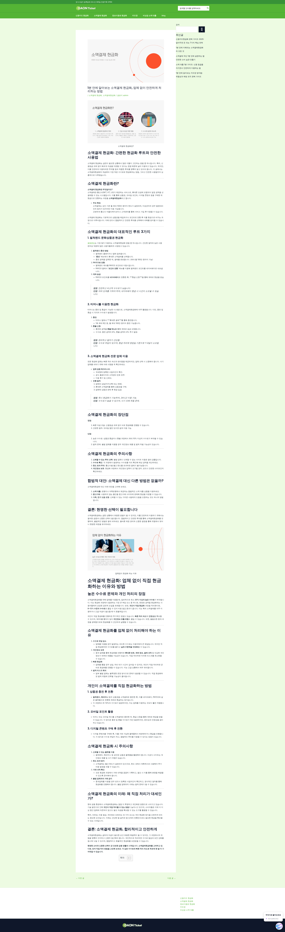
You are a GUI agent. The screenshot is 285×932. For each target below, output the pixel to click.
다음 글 (171, 878)
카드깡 (135, 15)
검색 (177, 24)
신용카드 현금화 (82, 15)
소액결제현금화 (109, 95)
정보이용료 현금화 (119, 15)
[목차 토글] (127, 858)
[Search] (207, 8)
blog (163, 15)
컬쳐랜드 (91, 243)
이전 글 (80, 878)
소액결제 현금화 (100, 15)
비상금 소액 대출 (149, 15)
